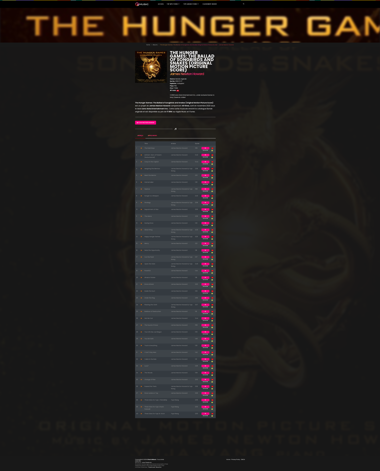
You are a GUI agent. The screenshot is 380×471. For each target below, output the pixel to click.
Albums (155, 45)
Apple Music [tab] (152, 136)
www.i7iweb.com (147, 462)
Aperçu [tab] (140, 136)
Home (148, 45)
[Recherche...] (243, 4)
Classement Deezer (210, 4)
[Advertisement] (190, 25)
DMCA (243, 459)
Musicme (158, 467)
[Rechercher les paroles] (212, 150)
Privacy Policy (235, 459)
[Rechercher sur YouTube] (212, 148)
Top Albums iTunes (190, 4)
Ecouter (205, 148)
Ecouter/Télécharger (146, 122)
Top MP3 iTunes (172, 4)
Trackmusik (151, 467)
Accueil (161, 4)
